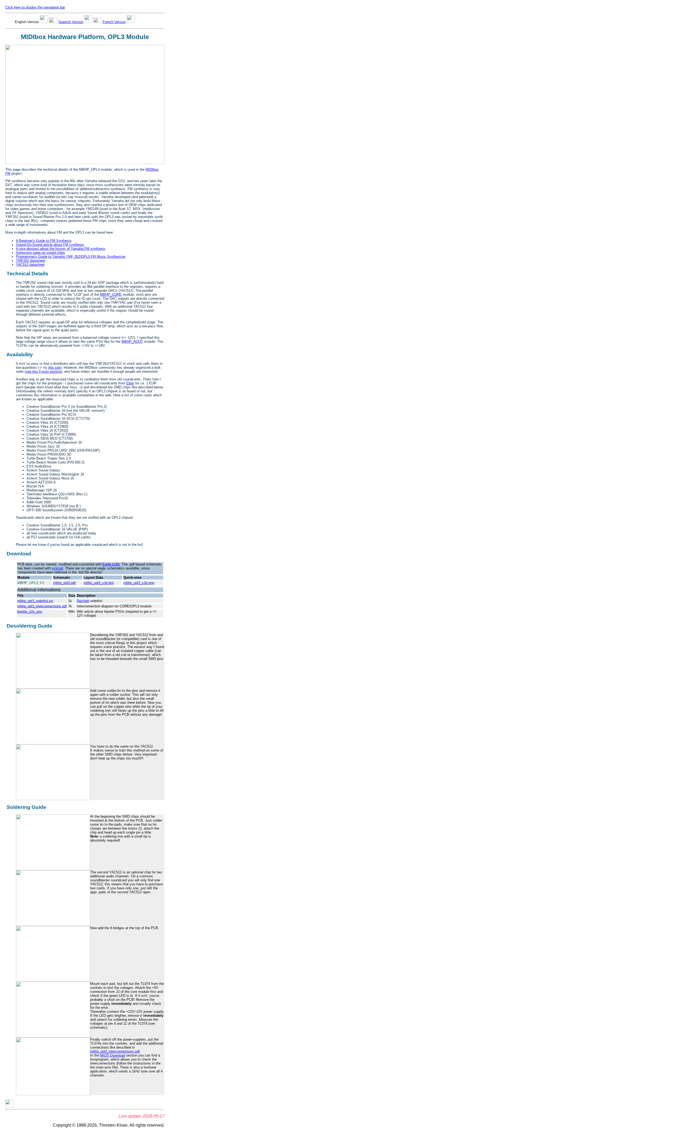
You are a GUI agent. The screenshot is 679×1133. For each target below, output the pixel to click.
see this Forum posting (43, 372)
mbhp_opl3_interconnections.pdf (42, 606)
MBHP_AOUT (132, 342)
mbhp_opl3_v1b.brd (99, 583)
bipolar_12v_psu (29, 611)
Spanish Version (70, 22)
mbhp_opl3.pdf (64, 583)
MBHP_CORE (111, 295)
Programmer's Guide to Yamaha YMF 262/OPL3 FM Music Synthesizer (70, 257)
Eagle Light (111, 564)
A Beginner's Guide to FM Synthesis (44, 241)
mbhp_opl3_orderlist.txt (35, 601)
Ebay (130, 383)
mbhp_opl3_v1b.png (138, 583)
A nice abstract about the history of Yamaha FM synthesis (60, 249)
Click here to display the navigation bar (35, 7)
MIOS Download (112, 1055)
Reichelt (83, 601)
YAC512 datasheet (30, 265)
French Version (114, 22)
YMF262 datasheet (30, 261)
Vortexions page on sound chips (40, 253)
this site (54, 368)
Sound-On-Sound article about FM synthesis (50, 245)
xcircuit (57, 568)
